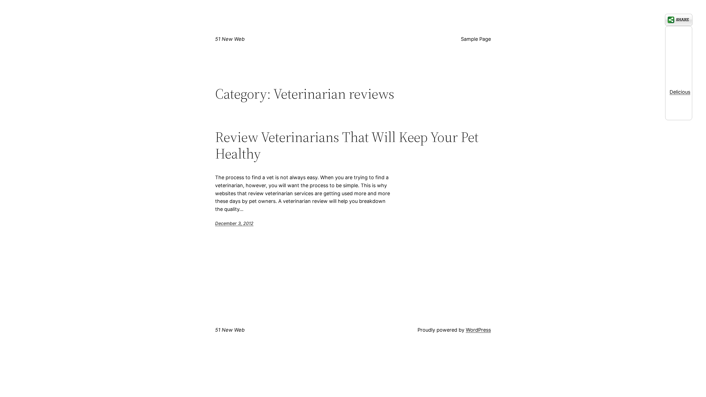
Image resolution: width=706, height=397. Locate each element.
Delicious (680, 92)
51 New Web (230, 39)
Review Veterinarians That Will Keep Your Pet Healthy (346, 145)
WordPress (478, 330)
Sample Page (476, 39)
